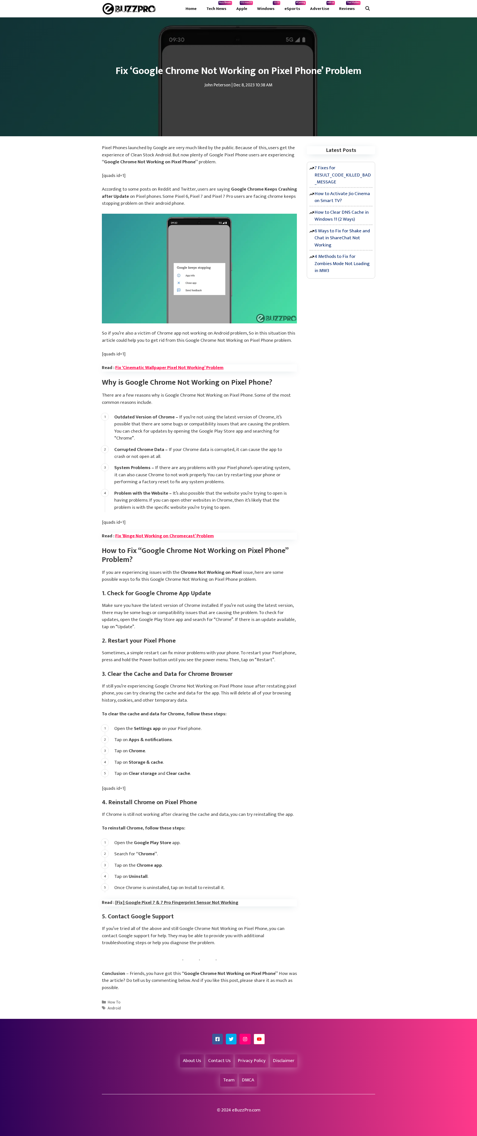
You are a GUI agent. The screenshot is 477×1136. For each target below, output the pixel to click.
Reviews (349, 6)
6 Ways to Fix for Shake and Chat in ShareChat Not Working (342, 238)
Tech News (218, 6)
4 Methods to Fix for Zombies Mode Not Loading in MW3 (342, 264)
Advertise (322, 6)
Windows (268, 6)
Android (114, 1008)
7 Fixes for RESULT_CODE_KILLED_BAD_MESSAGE (343, 175)
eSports (294, 6)
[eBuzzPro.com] (130, 8)
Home (191, 8)
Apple (244, 6)
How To (114, 1002)
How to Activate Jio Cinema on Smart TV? (342, 197)
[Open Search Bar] (367, 8)
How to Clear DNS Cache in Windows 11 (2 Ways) (342, 215)
